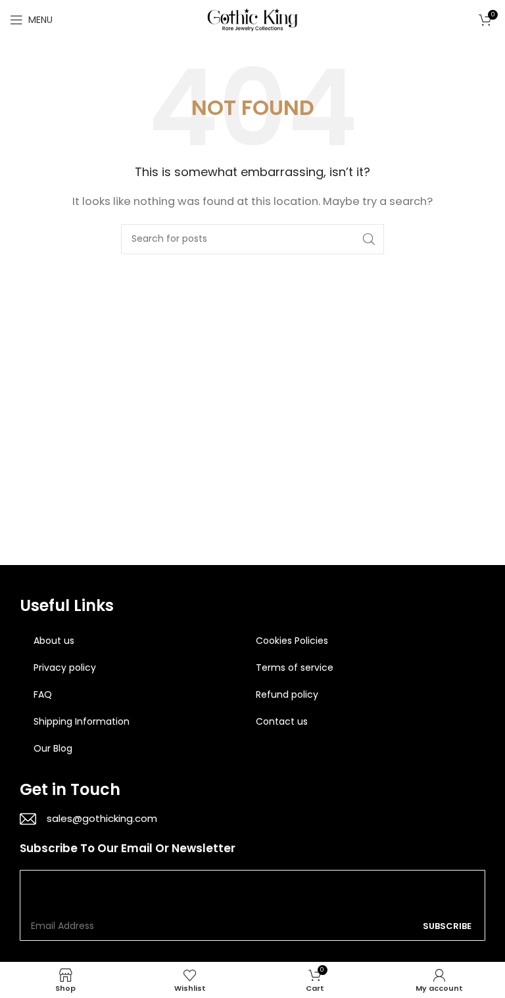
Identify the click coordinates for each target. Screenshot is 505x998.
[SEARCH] (369, 239)
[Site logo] (252, 19)
